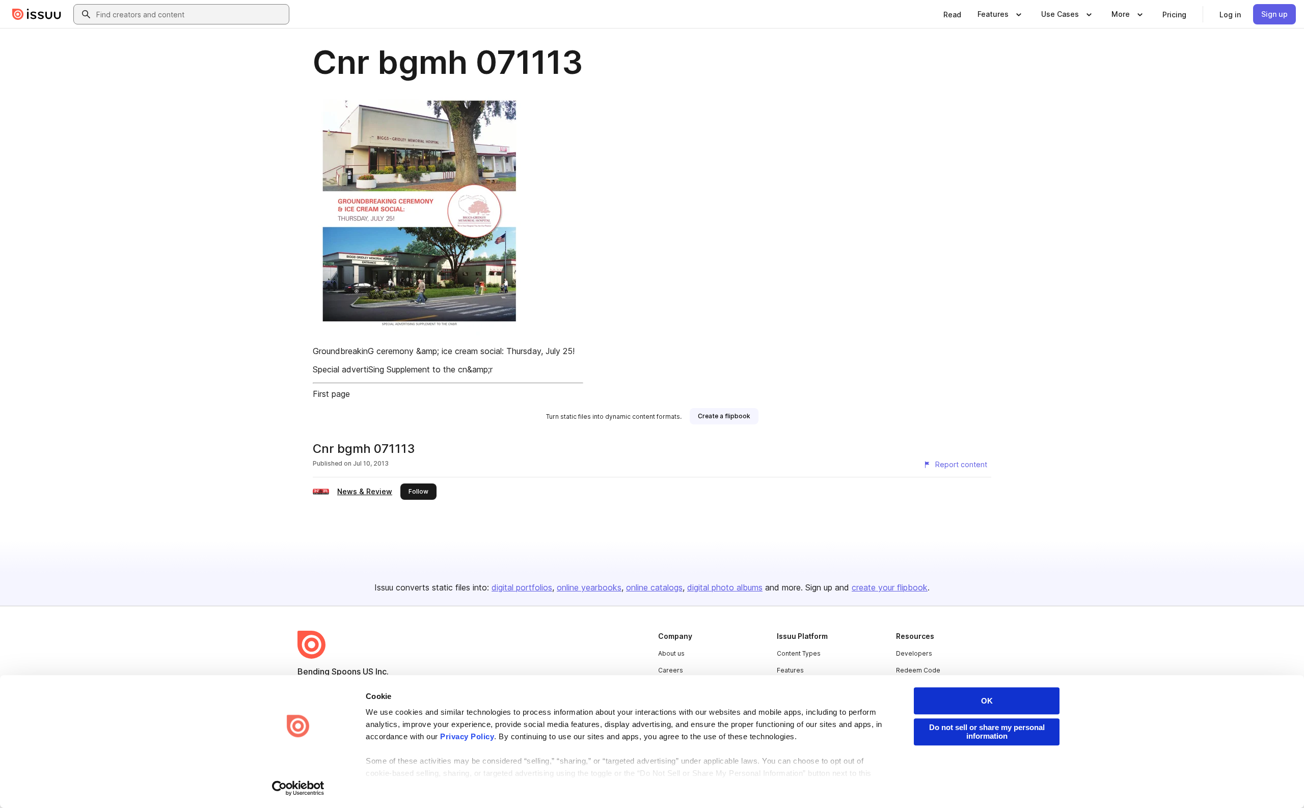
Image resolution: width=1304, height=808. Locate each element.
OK (987, 700)
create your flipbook (890, 587)
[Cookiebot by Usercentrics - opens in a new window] (298, 788)
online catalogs (654, 587)
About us (671, 653)
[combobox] (190, 14)
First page (331, 394)
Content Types (799, 653)
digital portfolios (522, 587)
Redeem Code (918, 670)
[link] (952, 14)
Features (790, 670)
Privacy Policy (467, 736)
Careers (670, 670)
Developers (914, 653)
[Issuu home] (36, 14)
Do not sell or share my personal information (987, 731)
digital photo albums (725, 587)
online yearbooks (589, 587)
